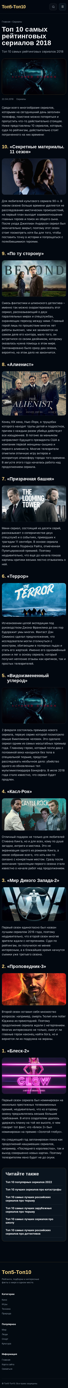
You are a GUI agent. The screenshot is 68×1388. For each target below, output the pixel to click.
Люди (5, 1334)
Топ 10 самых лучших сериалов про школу (29, 1220)
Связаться (7, 1369)
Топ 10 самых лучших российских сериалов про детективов (28, 1231)
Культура (6, 1343)
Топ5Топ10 (14, 7)
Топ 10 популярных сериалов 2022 (29, 1182)
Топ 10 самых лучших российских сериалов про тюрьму (28, 1198)
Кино (4, 1299)
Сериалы (17, 21)
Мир (4, 1329)
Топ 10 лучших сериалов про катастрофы (33, 1189)
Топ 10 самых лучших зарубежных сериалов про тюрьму (29, 1209)
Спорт (5, 1339)
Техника (6, 1308)
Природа (6, 1313)
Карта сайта (8, 1364)
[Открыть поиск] (53, 6)
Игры (4, 1304)
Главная (6, 21)
